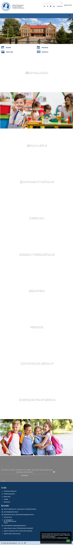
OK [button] (68, 540)
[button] (50, 6)
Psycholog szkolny (38, 363)
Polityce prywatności (63, 537)
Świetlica (36, 218)
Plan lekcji (38, 145)
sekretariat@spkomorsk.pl (11, 512)
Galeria (38, 109)
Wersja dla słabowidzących (9, 543)
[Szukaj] (61, 3)
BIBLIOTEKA (36, 290)
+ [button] (45, 6)
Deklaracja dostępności (10, 491)
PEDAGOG (36, 327)
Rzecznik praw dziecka (38, 399)
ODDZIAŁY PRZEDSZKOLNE (36, 254)
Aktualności (38, 72)
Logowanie (60, 6)
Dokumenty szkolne (38, 181)
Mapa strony (7, 496)
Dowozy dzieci (38, 436)
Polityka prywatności (9, 494)
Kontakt (6, 499)
